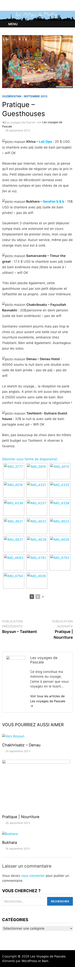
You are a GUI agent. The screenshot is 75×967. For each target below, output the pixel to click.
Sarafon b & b (53, 201)
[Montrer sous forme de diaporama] (29, 459)
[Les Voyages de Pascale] (37, 15)
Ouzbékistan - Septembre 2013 (24, 96)
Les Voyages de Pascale (47, 956)
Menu (13, 24)
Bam (45, 961)
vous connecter (33, 876)
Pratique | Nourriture (20, 816)
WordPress (29, 961)
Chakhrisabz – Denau (21, 745)
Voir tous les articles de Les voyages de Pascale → (47, 701)
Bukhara (9, 842)
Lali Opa (45, 142)
